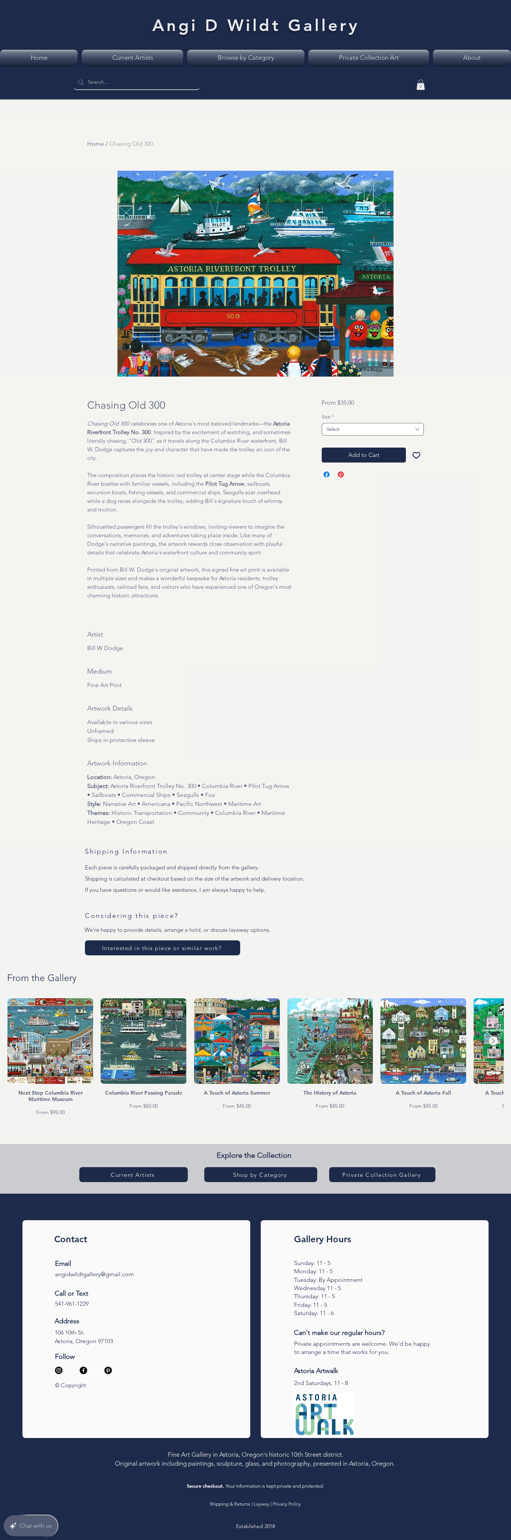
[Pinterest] (108, 1370)
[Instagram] (58, 1370)
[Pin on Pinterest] (340, 474)
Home (95, 143)
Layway (261, 1504)
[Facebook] (83, 1370)
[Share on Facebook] (326, 474)
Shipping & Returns (229, 1504)
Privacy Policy (287, 1504)
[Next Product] (493, 1040)
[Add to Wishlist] (416, 455)
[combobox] (373, 429)
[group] (255, 1057)
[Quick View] (50, 1041)
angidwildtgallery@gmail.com (94, 1274)
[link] (420, 85)
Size (328, 417)
